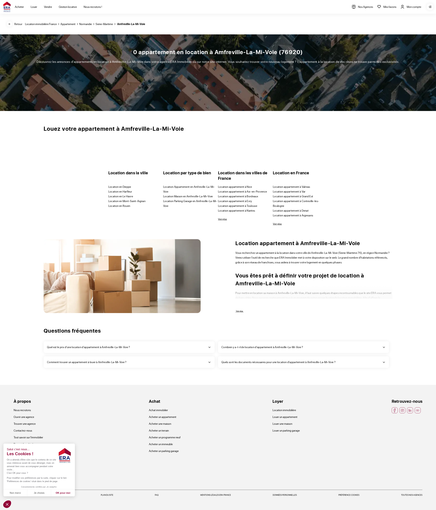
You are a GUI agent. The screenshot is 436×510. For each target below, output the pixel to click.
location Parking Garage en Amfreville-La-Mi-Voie (190, 203)
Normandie (85, 24)
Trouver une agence (25, 423)
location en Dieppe (119, 186)
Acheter (19, 7)
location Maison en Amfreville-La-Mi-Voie (188, 196)
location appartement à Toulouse (237, 206)
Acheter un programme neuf (165, 437)
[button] (7, 504)
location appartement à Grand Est (293, 196)
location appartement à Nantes (236, 210)
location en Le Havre (120, 196)
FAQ (157, 494)
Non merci (15, 492)
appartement (67, 24)
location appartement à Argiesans (293, 215)
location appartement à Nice (235, 186)
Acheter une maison (160, 423)
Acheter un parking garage (164, 451)
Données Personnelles (285, 494)
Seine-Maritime (104, 24)
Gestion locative (68, 7)
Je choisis (39, 492)
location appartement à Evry (235, 201)
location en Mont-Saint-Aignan (126, 201)
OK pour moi (63, 492)
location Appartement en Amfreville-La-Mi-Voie (189, 189)
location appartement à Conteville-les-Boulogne (296, 203)
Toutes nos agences (411, 494)
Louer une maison (282, 423)
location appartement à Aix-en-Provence (242, 191)
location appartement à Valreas (291, 186)
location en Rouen (119, 206)
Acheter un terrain (159, 430)
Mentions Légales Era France (215, 494)
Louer (34, 7)
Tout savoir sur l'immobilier (28, 437)
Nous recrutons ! (93, 7)
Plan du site (107, 494)
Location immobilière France (41, 24)
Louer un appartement (284, 417)
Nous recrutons (22, 410)
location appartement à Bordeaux (238, 196)
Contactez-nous (23, 430)
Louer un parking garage (286, 430)
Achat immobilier (158, 410)
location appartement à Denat (291, 210)
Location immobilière (284, 410)
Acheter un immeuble (161, 444)
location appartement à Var (289, 191)
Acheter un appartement (162, 417)
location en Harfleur (120, 191)
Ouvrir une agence (24, 417)
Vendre (48, 7)
